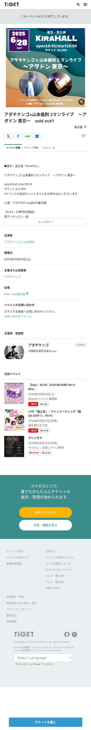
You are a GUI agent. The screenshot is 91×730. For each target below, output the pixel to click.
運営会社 (11, 615)
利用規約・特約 (15, 597)
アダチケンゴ (12, 242)
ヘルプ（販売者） (56, 582)
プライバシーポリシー (19, 609)
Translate (47, 664)
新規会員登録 (14, 563)
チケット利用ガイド (17, 557)
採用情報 (11, 621)
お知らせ (51, 551)
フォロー (81, 345)
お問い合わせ (53, 588)
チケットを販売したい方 (59, 557)
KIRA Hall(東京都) (15, 294)
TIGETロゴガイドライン (59, 569)
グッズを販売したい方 (58, 563)
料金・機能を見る (45, 525)
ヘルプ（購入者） (56, 576)
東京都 (78, 127)
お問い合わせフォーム (18, 316)
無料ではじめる (45, 512)
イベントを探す (15, 551)
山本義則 (28, 242)
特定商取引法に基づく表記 (21, 603)
